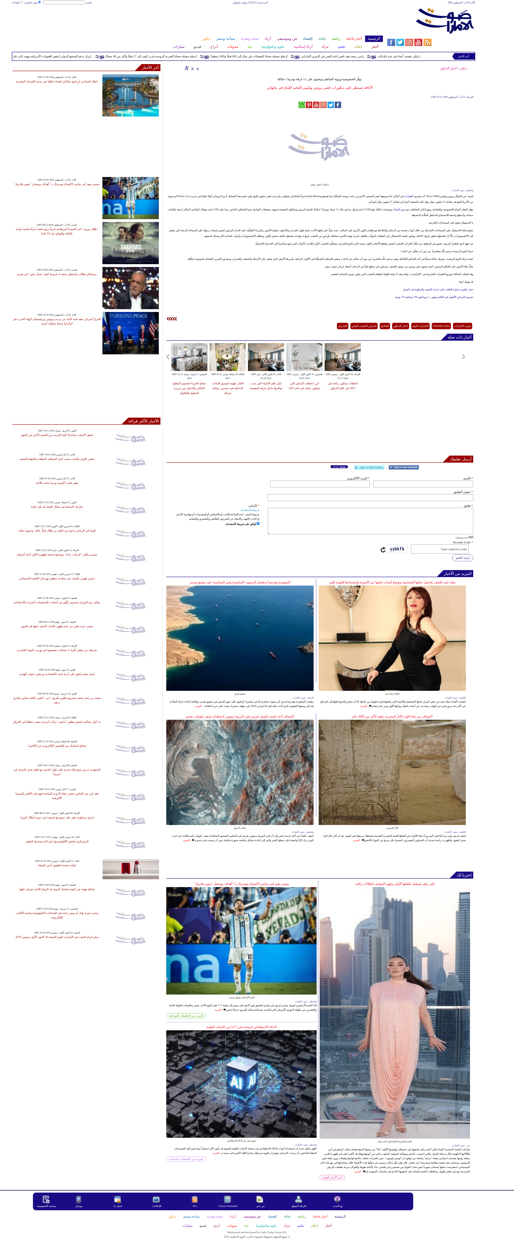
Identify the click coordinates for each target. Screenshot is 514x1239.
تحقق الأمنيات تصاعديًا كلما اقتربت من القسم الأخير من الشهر (57, 435)
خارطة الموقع (299, 1205)
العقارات (409, 196)
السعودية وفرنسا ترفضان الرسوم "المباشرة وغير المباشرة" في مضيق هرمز (240, 582)
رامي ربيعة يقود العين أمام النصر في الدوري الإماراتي (406, 56)
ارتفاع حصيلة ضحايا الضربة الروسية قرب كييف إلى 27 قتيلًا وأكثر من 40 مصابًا (224, 56)
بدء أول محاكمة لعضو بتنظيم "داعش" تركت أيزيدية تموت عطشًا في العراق (57, 721)
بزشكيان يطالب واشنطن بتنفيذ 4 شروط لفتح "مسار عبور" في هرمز (57, 274)
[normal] (192, 68)
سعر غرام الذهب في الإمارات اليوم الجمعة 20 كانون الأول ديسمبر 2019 (57, 936)
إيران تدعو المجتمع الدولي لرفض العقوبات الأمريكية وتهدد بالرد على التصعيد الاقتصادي (114, 56)
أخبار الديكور (448, 68)
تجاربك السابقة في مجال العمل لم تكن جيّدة (57, 506)
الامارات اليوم (420, 325)
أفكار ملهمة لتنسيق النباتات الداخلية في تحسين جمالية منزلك (228, 388)
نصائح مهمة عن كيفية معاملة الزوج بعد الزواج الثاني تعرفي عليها (57, 889)
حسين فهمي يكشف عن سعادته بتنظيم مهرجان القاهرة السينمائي (57, 578)
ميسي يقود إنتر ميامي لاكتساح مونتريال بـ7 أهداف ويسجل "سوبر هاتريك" (241, 883)
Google (15, 2)
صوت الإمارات (31, 2)
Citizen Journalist (228, 1205)
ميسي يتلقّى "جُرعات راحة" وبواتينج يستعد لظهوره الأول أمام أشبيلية (57, 554)
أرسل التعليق (463, 557)
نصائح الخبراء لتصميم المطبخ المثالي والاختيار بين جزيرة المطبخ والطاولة (189, 388)
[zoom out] (198, 68)
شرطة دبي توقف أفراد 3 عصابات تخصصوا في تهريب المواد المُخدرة (57, 650)
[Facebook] (404, 468)
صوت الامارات (462, 325)
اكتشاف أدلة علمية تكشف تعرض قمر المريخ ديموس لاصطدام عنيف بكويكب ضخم (240, 716)
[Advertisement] (197, 18)
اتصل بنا (117, 1205)
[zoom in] (187, 68)
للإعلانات (156, 1205)
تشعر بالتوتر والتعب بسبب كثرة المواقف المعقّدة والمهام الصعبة (57, 458)
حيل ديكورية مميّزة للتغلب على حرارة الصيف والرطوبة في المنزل (438, 289)
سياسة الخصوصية (46, 1205)
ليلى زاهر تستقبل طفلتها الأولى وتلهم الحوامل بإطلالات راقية (395, 883)
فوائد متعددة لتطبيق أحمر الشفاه (57, 865)
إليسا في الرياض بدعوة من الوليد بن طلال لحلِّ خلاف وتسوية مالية (57, 530)
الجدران (342, 325)
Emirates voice (441, 325)
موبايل (79, 1205)
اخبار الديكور (400, 325)
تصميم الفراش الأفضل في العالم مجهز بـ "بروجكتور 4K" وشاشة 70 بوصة (434, 297)
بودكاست (338, 1205)
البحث (89, 2)
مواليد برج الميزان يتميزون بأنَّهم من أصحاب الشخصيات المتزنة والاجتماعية (57, 602)
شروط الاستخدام (250, 509)
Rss (195, 1205)
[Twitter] (369, 468)
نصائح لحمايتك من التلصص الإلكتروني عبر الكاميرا (57, 745)
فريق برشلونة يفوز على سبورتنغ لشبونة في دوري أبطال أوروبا (57, 817)
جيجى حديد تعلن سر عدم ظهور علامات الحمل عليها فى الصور (57, 626)
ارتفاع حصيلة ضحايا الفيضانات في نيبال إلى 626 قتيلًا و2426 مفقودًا (322, 56)
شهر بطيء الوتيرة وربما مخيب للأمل (57, 482)
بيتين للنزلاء (399, 209)
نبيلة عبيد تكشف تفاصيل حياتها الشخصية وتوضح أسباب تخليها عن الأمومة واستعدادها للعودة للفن (392, 582)
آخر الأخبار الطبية (332, 1177)
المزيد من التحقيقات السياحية (186, 1015)
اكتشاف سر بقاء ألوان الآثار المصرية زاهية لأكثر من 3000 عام (392, 716)
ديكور (463, 68)
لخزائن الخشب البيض (364, 325)
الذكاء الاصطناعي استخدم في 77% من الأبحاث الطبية (241, 1027)
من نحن (260, 1205)
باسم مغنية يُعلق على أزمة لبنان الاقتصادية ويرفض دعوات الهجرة (57, 674)
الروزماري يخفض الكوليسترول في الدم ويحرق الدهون (57, 841)
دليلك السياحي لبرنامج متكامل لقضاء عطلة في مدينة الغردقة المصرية (57, 81)
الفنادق (385, 325)
